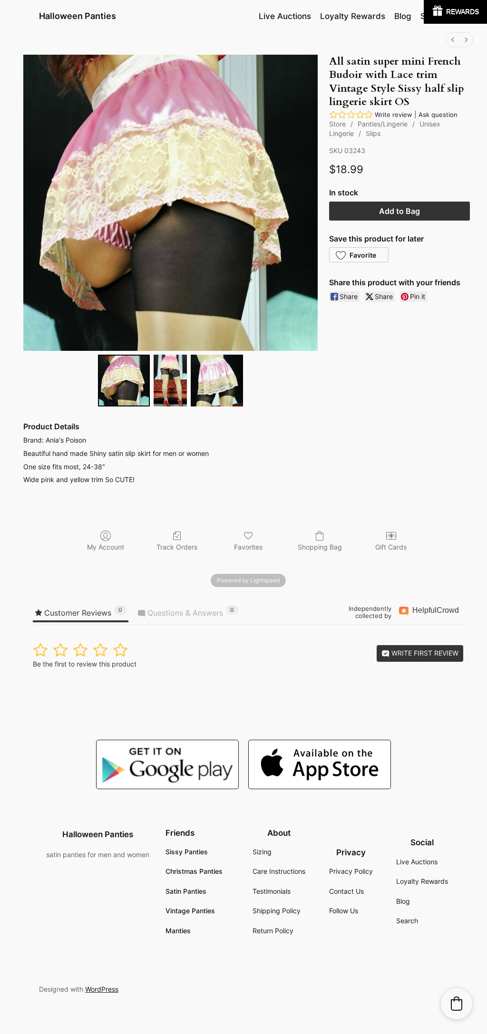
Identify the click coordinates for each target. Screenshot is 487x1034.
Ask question (438, 114)
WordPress (101, 989)
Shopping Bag (320, 547)
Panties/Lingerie (383, 124)
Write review (393, 114)
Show (455, 12)
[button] (359, 254)
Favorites (248, 547)
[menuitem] (452, 40)
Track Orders (176, 547)
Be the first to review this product (84, 664)
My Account (105, 547)
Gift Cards (391, 547)
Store (337, 124)
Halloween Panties (77, 16)
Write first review (424, 653)
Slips (373, 133)
